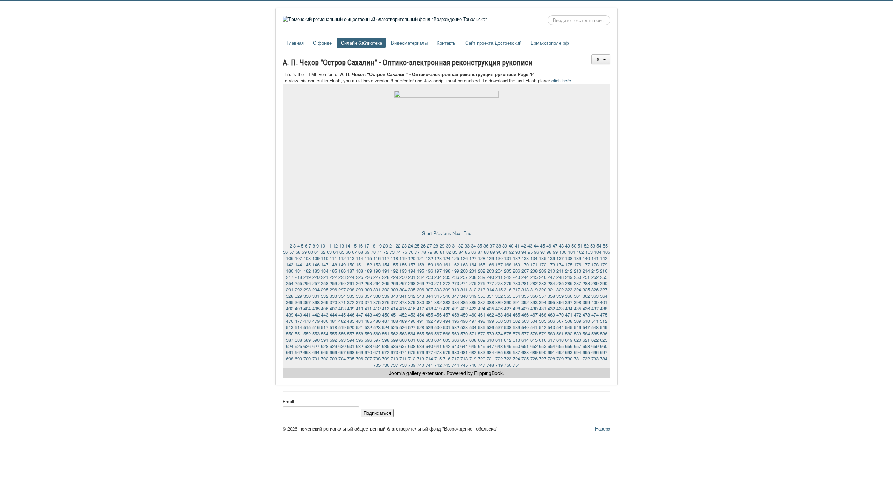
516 (316, 327)
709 (385, 358)
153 (377, 264)
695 (586, 352)
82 (448, 252)
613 (516, 339)
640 (429, 346)
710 (394, 358)
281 (525, 283)
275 (472, 283)
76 (410, 252)
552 (307, 333)
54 (598, 245)
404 (307, 308)
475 (603, 314)
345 (438, 295)
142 (603, 258)
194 (411, 270)
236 (455, 277)
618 (560, 339)
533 (464, 327)
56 (285, 252)
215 (595, 270)
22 (398, 245)
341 (403, 295)
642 (446, 346)
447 (359, 314)
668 (350, 352)
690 (542, 352)
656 (568, 346)
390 (507, 302)
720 (481, 358)
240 (490, 277)
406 (324, 308)
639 (420, 346)
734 (603, 358)
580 (551, 333)
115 (368, 258)
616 (542, 339)
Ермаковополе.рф (550, 42)
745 (464, 365)
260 (342, 283)
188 (359, 270)
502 (516, 321)
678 (438, 352)
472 (577, 314)
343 (420, 295)
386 (472, 302)
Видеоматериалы (409, 42)
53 (592, 245)
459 (464, 314)
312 (472, 289)
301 (377, 289)
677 (429, 352)
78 (423, 252)
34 (473, 245)
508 (568, 321)
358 (551, 295)
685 (499, 352)
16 (360, 245)
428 (516, 308)
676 (420, 352)
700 (307, 358)
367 (307, 302)
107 (298, 258)
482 (342, 321)
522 (368, 327)
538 (507, 327)
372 (350, 302)
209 (542, 270)
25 (416, 245)
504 (534, 321)
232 (420, 277)
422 (464, 308)
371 (342, 302)
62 (323, 252)
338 (377, 295)
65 (341, 252)
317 (516, 289)
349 (472, 295)
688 (525, 352)
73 (392, 252)
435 (577, 308)
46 (548, 245)
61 (316, 252)
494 (446, 321)
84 (461, 252)
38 (498, 245)
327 (603, 289)
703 (333, 358)
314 (490, 289)
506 (551, 321)
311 (464, 289)
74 (398, 252)
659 (595, 346)
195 (420, 270)
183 (316, 270)
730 (568, 358)
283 (542, 283)
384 (455, 302)
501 (507, 321)
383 (446, 302)
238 (472, 277)
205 (507, 270)
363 (595, 295)
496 (464, 321)
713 (420, 358)
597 (377, 339)
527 (411, 327)
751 (516, 365)
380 (420, 302)
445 (342, 314)
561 (385, 333)
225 (359, 277)
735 (377, 365)
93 (517, 252)
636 (394, 346)
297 (342, 289)
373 (359, 302)
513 (289, 327)
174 (560, 264)
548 (595, 327)
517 (324, 327)
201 (472, 270)
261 (350, 283)
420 (446, 308)
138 (568, 258)
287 (577, 283)
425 (490, 308)
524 (385, 327)
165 (481, 264)
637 (403, 346)
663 (307, 352)
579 (542, 333)
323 (568, 289)
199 (455, 270)
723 (507, 358)
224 (350, 277)
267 (403, 283)
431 (542, 308)
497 (472, 321)
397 (568, 302)
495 (455, 321)
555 (333, 333)
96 (536, 252)
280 (516, 283)
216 (603, 270)
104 (597, 252)
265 (385, 283)
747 (481, 365)
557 (350, 333)
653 (542, 346)
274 (464, 283)
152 (368, 264)
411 (368, 308)
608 (472, 339)
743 (446, 365)
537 (499, 327)
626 (307, 346)
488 (394, 321)
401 (603, 302)
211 (560, 270)
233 (429, 277)
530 (438, 327)
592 (333, 339)
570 (464, 333)
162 (455, 264)
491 (420, 321)
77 (417, 252)
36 (485, 245)
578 (534, 333)
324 (577, 289)
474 (595, 314)
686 (507, 352)
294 (316, 289)
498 (481, 321)
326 (595, 289)
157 (411, 264)
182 (307, 270)
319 (534, 289)
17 (366, 245)
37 (492, 245)
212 (568, 270)
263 (368, 283)
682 (472, 352)
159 (429, 264)
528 (420, 327)
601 (411, 339)
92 (511, 252)
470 (560, 314)
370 (333, 302)
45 (542, 245)
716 (446, 358)
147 (324, 264)
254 (289, 283)
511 (595, 321)
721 (490, 358)
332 (324, 295)
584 (586, 333)
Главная (295, 42)
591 (324, 339)
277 (490, 283)
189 (368, 270)
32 (460, 245)
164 (472, 264)
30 (448, 245)
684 (490, 352)
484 (359, 321)
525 (394, 327)
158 (420, 264)
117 (385, 258)
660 (603, 346)
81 (442, 252)
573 (490, 333)
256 (307, 283)
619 (568, 339)
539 (516, 327)
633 (368, 346)
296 (333, 289)
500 (499, 321)
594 (350, 339)
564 (411, 333)
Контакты (446, 42)
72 (385, 252)
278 (499, 283)
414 (394, 308)
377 (394, 302)
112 (342, 258)
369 (324, 302)
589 (307, 339)
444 (333, 314)
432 (551, 308)
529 (429, 327)
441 (307, 314)
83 (454, 252)
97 (542, 252)
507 (560, 321)
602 (420, 339)
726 (534, 358)
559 (368, 333)
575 (507, 333)
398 (577, 302)
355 (525, 295)
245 (534, 277)
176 (577, 264)
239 (481, 277)
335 (350, 295)
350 (481, 295)
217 (289, 277)
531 (446, 327)
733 (595, 358)
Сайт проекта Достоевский (493, 42)
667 (342, 352)
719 (472, 358)
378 (403, 302)
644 (464, 346)
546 (577, 327)
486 (377, 321)
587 (289, 339)
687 (516, 352)
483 (350, 321)
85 (467, 252)
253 (603, 277)
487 (385, 321)
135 (542, 258)
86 (473, 252)
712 (411, 358)
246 (542, 277)
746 (472, 365)
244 (525, 277)
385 (464, 302)
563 (403, 333)
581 (560, 333)
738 (403, 365)
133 (525, 258)
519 (342, 327)
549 (603, 327)
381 (429, 302)
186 (342, 270)
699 (298, 358)
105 (606, 252)
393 (534, 302)
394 (542, 302)
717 (455, 358)
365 (289, 302)
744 (455, 365)
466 (525, 314)
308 (438, 289)
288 (586, 283)
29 (442, 245)
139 (577, 258)
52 (586, 245)
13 (341, 245)
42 (523, 245)
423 (472, 308)
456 (438, 314)
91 (505, 252)
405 (316, 308)
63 (329, 252)
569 (455, 333)
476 (289, 321)
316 (507, 289)
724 (516, 358)
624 (289, 346)
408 (342, 308)
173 (551, 264)
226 (368, 277)
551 (298, 333)
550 (289, 333)
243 (516, 277)
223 (342, 277)
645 (472, 346)
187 (350, 270)
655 (560, 346)
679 (446, 352)
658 (586, 346)
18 (372, 245)
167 (499, 264)
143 (289, 264)
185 (333, 270)
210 (551, 270)
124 (446, 258)
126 (464, 258)
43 (529, 245)
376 (385, 302)
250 (577, 277)
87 (480, 252)
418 (429, 308)
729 (560, 358)
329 (298, 295)
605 (446, 339)
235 (446, 277)
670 (368, 352)
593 (342, 339)
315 (499, 289)
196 (429, 270)
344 (429, 295)
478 (307, 321)
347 (455, 295)
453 (411, 314)
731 (577, 358)
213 (577, 270)
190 (377, 270)
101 (571, 252)
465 (516, 314)
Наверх (602, 428)
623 (603, 339)
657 (577, 346)
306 (420, 289)
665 (324, 352)
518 (333, 327)
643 (455, 346)
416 (411, 308)
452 (403, 314)
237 (464, 277)
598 (385, 339)
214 (586, 270)
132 (516, 258)
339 (385, 295)
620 (577, 339)
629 (333, 346)
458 (455, 314)
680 (455, 352)
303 (394, 289)
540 (525, 327)
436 (586, 308)
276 (481, 283)
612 (507, 339)
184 (324, 270)
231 (411, 277)
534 (472, 327)
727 (542, 358)
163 (464, 264)
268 (411, 283)
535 (481, 327)
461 (481, 314)
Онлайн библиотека (361, 42)
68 (360, 252)
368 (316, 302)
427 (507, 308)
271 (438, 283)
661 (289, 352)
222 (333, 277)
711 (403, 358)
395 (551, 302)
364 (603, 295)
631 (350, 346)
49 (567, 245)
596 (368, 339)
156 (403, 264)
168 (507, 264)
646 (481, 346)
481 (333, 321)
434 (568, 308)
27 (429, 245)
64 (335, 252)
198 (446, 270)
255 (298, 283)
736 (385, 365)
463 (499, 314)
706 (359, 358)
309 (446, 289)
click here (561, 80)
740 (420, 365)
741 (429, 365)
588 (298, 339)
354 (516, 295)
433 (560, 308)
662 (298, 352)
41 (517, 245)
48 (561, 245)
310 (455, 289)
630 (342, 346)
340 (394, 295)
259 (333, 283)
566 (429, 333)
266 (394, 283)
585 (595, 333)
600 (403, 339)
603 (429, 339)
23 (404, 245)
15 (354, 245)
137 (560, 258)
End (467, 233)
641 (438, 346)
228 (385, 277)
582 (568, 333)
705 (350, 358)
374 (368, 302)
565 (420, 333)
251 (586, 277)
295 (324, 289)
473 (586, 314)
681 (464, 352)
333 (333, 295)
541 (534, 327)
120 (411, 258)
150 (350, 264)
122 (429, 258)
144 (298, 264)
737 (394, 365)
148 (333, 264)
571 (472, 333)
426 (499, 308)
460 (472, 314)
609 (481, 339)
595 (359, 339)
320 (542, 289)
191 (385, 270)
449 (377, 314)
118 (394, 258)
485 (368, 321)
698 (289, 358)
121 (420, 258)
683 (481, 352)
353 (507, 295)
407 (333, 308)
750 (507, 365)
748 (490, 365)
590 (316, 339)
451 (394, 314)
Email (288, 401)
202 (481, 270)
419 (438, 308)
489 (403, 321)
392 (525, 302)
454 (420, 314)
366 (298, 302)
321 (551, 289)
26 (423, 245)
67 (354, 252)
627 (316, 346)
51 (580, 245)
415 (403, 308)
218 (298, 277)
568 (446, 333)
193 (403, 270)
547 (586, 327)
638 (411, 346)
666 (333, 352)
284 (551, 283)
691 (551, 352)
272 (446, 283)
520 (350, 327)
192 (394, 270)
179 (603, 264)
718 (464, 358)
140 (586, 258)
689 (534, 352)
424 (481, 308)
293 (307, 289)
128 (481, 258)
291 (289, 289)
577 (525, 333)
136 (551, 258)
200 (464, 270)
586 (603, 333)
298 (350, 289)
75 (404, 252)
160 (438, 264)
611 (499, 339)
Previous (442, 233)
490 (411, 321)
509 (577, 321)
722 (499, 358)
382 (438, 302)
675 (411, 352)
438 (603, 308)
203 (490, 270)
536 (490, 327)
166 (490, 264)
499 (490, 321)
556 (342, 333)
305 (411, 289)
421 (455, 308)
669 (359, 352)
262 (359, 283)
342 (411, 295)
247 (551, 277)
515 (307, 327)
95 (530, 252)
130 (499, 258)
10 (322, 245)
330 (307, 295)
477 (298, 321)
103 (589, 252)
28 (435, 245)
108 (307, 258)
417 (420, 308)
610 (490, 339)
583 (577, 333)
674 (403, 352)
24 (410, 245)
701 (316, 358)
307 (429, 289)
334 (342, 295)
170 (525, 264)
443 (324, 314)
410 (359, 308)
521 (359, 327)
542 (542, 327)
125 (455, 258)
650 (516, 346)
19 (379, 245)
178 (595, 264)
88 (486, 252)
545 (568, 327)
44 (536, 245)
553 (316, 333)
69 (367, 252)
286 (568, 283)
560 (377, 333)
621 (586, 339)
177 (586, 264)
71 (379, 252)
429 (525, 308)
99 (555, 252)
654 (551, 346)
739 (411, 365)
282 (534, 283)
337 (368, 295)
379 (411, 302)
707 (368, 358)
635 (385, 346)
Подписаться (377, 413)
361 (577, 295)
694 (577, 352)
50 (573, 245)
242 (507, 277)
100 (562, 252)
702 (324, 358)
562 (394, 333)
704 (342, 358)
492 (429, 321)
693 (568, 352)
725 (525, 358)
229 (394, 277)
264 (377, 283)
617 (551, 339)
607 (464, 339)
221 (324, 277)
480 (324, 321)
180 (289, 270)
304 (403, 289)
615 (534, 339)
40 (511, 245)
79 (429, 252)
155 (394, 264)
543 (551, 327)
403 (298, 308)
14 (347, 245)
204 (499, 270)
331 (316, 295)
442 (316, 314)
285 (560, 283)
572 (481, 333)
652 (534, 346)
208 (534, 270)
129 (490, 258)
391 (516, 302)
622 (595, 339)
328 (289, 295)
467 (534, 314)
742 (438, 365)
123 (438, 258)
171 (534, 264)
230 (403, 277)
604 (438, 339)
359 (560, 295)
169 (516, 264)
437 (595, 308)
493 (438, 321)
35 (479, 245)
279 (507, 283)
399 (586, 302)
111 (333, 258)
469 (551, 314)
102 (580, 252)
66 (348, 252)
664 (316, 352)
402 (289, 308)
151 (359, 264)
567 (438, 333)
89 (492, 252)
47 (555, 245)
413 (385, 308)
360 (568, 295)
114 (359, 258)
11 (329, 245)
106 (289, 258)
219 (307, 277)
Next (457, 233)
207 (525, 270)
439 (289, 314)
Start (427, 233)
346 (446, 295)
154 (385, 264)
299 (359, 289)
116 (377, 258)
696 (595, 352)
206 (516, 270)
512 (603, 321)
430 (534, 308)
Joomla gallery (405, 373)
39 (504, 245)
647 (490, 346)
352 (499, 295)
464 (507, 314)
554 (324, 333)
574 (499, 333)
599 (394, 339)
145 (307, 264)
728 (551, 358)
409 (350, 308)
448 (368, 314)
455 (429, 314)
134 (534, 258)
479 (316, 321)
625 (298, 346)
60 (310, 252)
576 (516, 333)
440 (298, 314)
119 (403, 258)
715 (438, 358)
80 (436, 252)
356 (534, 295)
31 (454, 245)
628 (324, 346)
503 (525, 321)
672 (385, 352)
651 (525, 346)
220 (316, 277)
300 (368, 289)
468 (542, 314)
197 (438, 270)
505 (542, 321)
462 (490, 314)
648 (499, 346)
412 (377, 308)
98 (549, 252)
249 (568, 277)
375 (377, 302)
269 (420, 283)
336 (359, 295)
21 (391, 245)
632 (359, 346)
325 (586, 289)
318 (525, 289)
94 (523, 252)
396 (560, 302)
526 (403, 327)
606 (455, 339)
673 (394, 352)
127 (472, 258)
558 (359, 333)
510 (586, 321)
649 (507, 346)
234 (438, 277)
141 (595, 258)
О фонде (322, 42)
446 (350, 314)
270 (429, 283)
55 (605, 245)
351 (490, 295)
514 (298, 327)
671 (377, 352)
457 (446, 314)
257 (316, 283)
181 (298, 270)
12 (335, 245)
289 (595, 283)
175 (568, 264)
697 (603, 352)
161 (446, 264)
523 (377, 327)
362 (586, 295)
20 (385, 245)
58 (297, 252)
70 (373, 252)
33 (467, 245)
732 (586, 358)
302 (385, 289)
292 (298, 289)
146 (316, 264)
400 (595, 302)
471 (568, 314)
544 (560, 327)
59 (304, 252)
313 (481, 289)
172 (542, 264)
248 (560, 277)
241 (499, 277)
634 (377, 346)
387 (481, 302)
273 (455, 283)
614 (525, 339)
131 (507, 258)
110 (324, 258)
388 (490, 302)
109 (316, 258)
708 (377, 358)
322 (560, 289)
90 (498, 252)
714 (429, 358)
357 (542, 295)
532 (455, 327)
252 (595, 277)
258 (324, 283)
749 (499, 365)
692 (560, 352)
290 (603, 283)
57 (291, 252)
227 (377, 277)
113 (350, 258)
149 (342, 264)
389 (499, 302)
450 (385, 314)
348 (464, 295)
